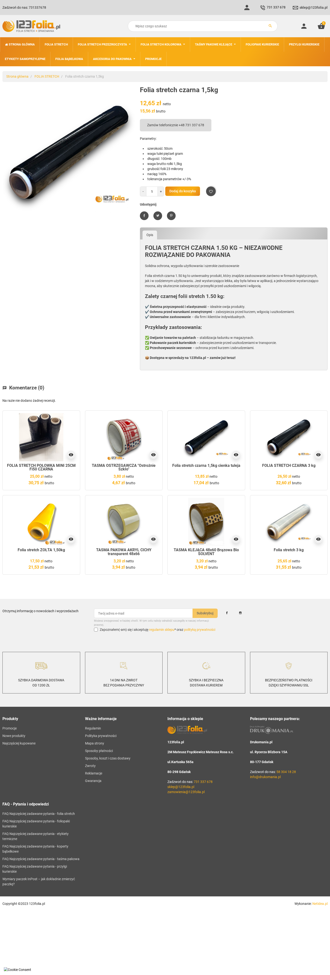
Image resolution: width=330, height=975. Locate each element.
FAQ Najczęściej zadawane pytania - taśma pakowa (40, 859)
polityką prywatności (199, 630)
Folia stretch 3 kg (289, 550)
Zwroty (90, 766)
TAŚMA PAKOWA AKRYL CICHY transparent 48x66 (123, 552)
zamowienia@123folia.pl (186, 792)
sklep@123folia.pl (314, 7)
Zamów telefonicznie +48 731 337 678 (175, 125)
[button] (321, 26)
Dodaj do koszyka (182, 191)
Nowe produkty (13, 736)
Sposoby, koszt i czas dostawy (107, 758)
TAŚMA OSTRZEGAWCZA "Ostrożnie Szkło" (124, 467)
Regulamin (93, 728)
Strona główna (17, 76)
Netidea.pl (320, 904)
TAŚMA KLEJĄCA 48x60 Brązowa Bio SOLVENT (206, 552)
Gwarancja (93, 781)
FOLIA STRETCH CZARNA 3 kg (289, 465)
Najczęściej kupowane (19, 743)
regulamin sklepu (161, 630)
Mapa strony (94, 743)
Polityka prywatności (100, 736)
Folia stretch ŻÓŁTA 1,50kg (41, 550)
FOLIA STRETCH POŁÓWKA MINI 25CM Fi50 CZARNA (41, 467)
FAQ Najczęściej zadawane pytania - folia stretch (38, 814)
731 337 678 (276, 7)
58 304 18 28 (286, 772)
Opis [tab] (149, 235)
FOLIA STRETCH (47, 76)
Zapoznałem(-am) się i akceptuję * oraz (157, 630)
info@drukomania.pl (265, 777)
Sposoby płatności (99, 751)
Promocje (9, 728)
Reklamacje (93, 773)
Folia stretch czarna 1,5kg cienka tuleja (206, 465)
